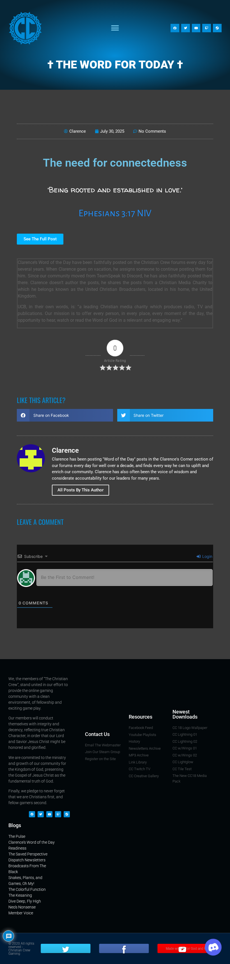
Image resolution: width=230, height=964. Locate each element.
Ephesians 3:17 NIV (115, 213)
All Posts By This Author (81, 490)
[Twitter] (185, 28)
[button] (115, 28)
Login (206, 556)
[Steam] (217, 28)
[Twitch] (206, 28)
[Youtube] (196, 28)
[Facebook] (175, 28)
